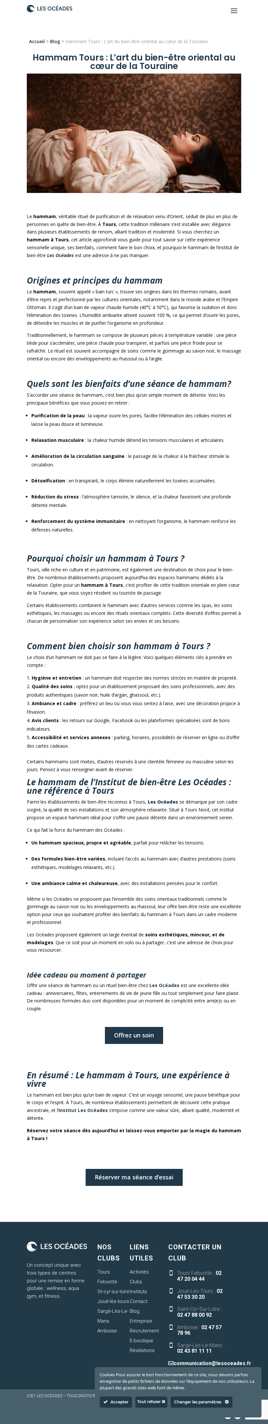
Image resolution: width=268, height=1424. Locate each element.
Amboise (107, 1331)
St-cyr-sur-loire (113, 1291)
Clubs (136, 1282)
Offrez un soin (134, 1035)
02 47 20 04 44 (199, 1276)
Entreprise (141, 1321)
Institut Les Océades (83, 1110)
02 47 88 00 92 (194, 1315)
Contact (138, 1301)
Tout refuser (149, 1401)
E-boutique (141, 1341)
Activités (139, 1272)
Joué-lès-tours (113, 1301)
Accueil (37, 41)
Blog (55, 41)
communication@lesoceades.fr (212, 1363)
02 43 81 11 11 (194, 1351)
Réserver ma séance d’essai (134, 1177)
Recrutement (144, 1331)
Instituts (138, 1291)
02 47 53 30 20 (200, 1294)
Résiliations (142, 1350)
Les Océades (163, 985)
